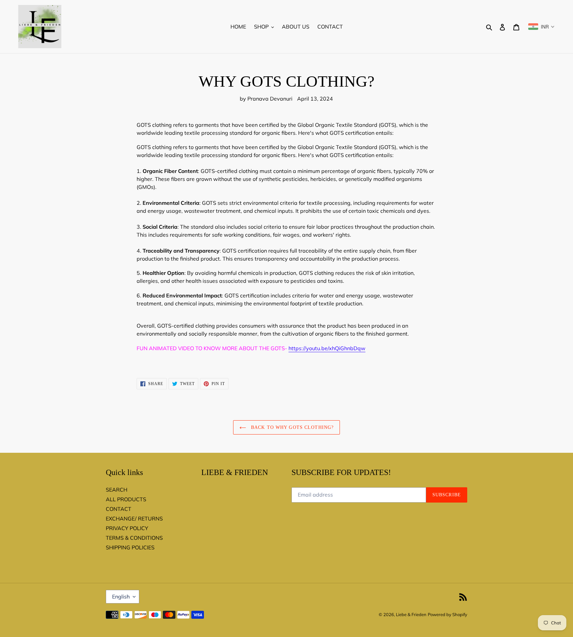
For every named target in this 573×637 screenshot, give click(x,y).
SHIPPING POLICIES (130, 547)
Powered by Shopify (447, 614)
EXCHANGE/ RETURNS (134, 518)
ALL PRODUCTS (126, 499)
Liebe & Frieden (411, 614)
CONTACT (118, 509)
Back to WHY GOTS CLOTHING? (291, 427)
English (121, 596)
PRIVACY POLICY (127, 528)
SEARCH (116, 489)
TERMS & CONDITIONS (134, 537)
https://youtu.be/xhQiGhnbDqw (326, 348)
